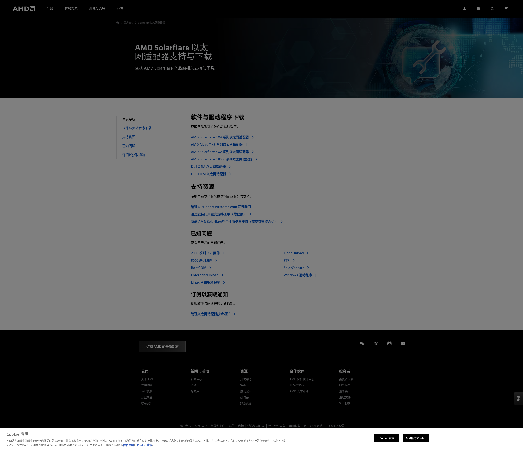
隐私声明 (128, 445)
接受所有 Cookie (416, 438)
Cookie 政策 (144, 445)
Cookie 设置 (387, 438)
